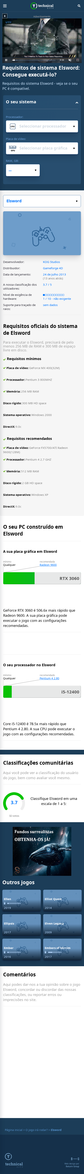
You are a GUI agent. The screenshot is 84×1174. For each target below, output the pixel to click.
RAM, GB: (12, 161)
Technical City (42, 6)
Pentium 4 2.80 (49, 678)
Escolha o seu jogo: (42, 201)
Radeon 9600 (48, 565)
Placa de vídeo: (16, 139)
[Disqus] (42, 1063)
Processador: (14, 117)
